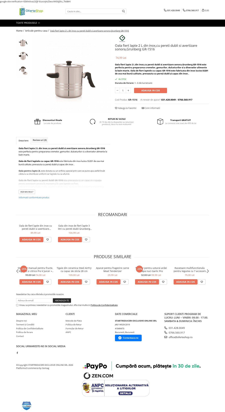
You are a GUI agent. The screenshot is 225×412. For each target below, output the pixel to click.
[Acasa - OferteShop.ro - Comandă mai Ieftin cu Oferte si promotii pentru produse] (32, 11)
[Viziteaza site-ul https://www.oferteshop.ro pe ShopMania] (27, 405)
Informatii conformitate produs (34, 197)
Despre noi (21, 320)
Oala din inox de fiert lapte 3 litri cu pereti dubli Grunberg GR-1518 (74, 227)
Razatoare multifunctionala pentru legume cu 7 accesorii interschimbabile (190, 269)
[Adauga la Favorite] (47, 239)
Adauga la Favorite (126, 108)
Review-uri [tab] (40, 140)
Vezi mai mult (26, 192)
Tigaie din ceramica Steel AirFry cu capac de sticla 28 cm (74, 269)
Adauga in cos (150, 90)
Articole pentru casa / (37, 30)
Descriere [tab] (23, 140)
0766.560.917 (176, 332)
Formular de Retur (75, 328)
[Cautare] (124, 11)
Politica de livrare (24, 332)
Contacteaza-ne (130, 338)
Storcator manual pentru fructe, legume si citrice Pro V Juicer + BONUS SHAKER (35, 269)
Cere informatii (152, 108)
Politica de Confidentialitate (104, 305)
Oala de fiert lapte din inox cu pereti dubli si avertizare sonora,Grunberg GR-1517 (35, 227)
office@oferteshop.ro (180, 337)
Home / (20, 30)
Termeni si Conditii (25, 324)
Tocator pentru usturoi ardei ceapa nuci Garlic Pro (151, 269)
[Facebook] (17, 352)
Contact (20, 336)
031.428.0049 (176, 328)
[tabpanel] (71, 74)
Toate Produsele (27, 22)
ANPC (68, 332)
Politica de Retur (74, 324)
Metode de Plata (74, 320)
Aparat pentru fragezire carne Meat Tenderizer (112, 269)
